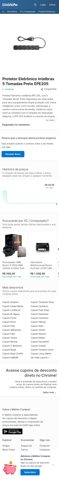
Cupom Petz (8, 326)
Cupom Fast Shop (40, 310)
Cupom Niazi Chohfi (12, 353)
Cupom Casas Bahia (12, 306)
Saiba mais (48, 392)
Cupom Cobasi (38, 345)
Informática (12, 11)
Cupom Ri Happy (11, 314)
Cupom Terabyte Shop (42, 302)
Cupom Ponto (9, 318)
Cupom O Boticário (12, 345)
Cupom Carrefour (39, 318)
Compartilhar (50, 89)
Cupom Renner (10, 341)
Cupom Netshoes (39, 314)
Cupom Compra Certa (42, 349)
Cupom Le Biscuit (11, 310)
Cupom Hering (38, 321)
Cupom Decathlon (40, 341)
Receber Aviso (13, 154)
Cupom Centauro (39, 306)
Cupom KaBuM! (10, 357)
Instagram (45, 449)
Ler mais (50, 120)
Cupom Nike (37, 326)
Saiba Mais (30, 472)
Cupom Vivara (9, 337)
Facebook (45, 445)
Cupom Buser (9, 349)
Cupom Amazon (10, 302)
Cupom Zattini (38, 329)
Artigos (6, 445)
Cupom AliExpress (11, 329)
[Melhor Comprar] (17, 4)
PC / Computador (27, 11)
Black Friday (8, 449)
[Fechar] (54, 465)
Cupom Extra (9, 321)
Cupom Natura (38, 333)
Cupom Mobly (38, 337)
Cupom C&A (8, 333)
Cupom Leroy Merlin (41, 353)
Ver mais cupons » (40, 357)
